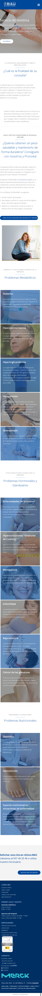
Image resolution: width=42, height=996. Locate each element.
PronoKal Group (24, 180)
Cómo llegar (5, 890)
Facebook (5, 968)
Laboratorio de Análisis (9, 935)
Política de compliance (9, 988)
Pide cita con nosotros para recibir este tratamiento (20, 218)
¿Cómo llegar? (7, 958)
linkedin (5, 970)
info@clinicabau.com (8, 963)
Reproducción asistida (8, 925)
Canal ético (34, 986)
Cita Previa (6, 41)
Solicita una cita (7, 961)
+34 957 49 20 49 (9, 965)
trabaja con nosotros (8, 894)
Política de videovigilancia (26, 988)
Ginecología (5, 928)
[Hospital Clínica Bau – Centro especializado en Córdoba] (12, 4)
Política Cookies (23, 986)
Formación (4, 892)
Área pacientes (6, 897)
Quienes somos (6, 887)
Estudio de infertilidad (9, 932)
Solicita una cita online (29, 872)
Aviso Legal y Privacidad (9, 986)
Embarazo (4, 930)
